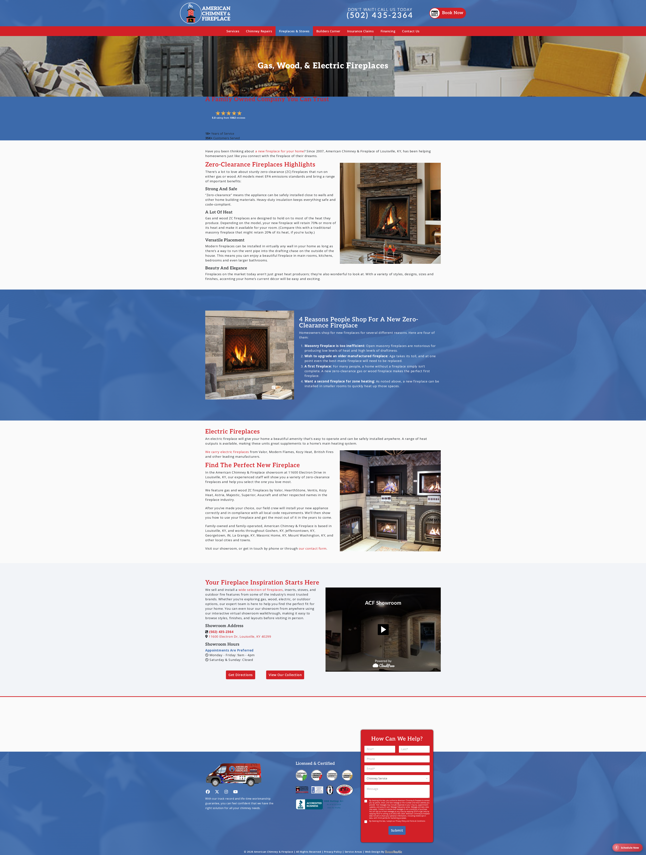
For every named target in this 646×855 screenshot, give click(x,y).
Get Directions (240, 675)
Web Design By (375, 851)
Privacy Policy (401, 821)
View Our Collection (285, 675)
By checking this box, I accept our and (397, 821)
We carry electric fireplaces (227, 452)
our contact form (313, 548)
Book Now (452, 13)
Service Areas (353, 851)
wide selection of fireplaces (261, 590)
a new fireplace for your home (279, 151)
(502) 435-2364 (380, 13)
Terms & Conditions (417, 821)
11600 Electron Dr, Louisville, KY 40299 (240, 636)
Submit (397, 830)
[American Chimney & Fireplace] (205, 13)
